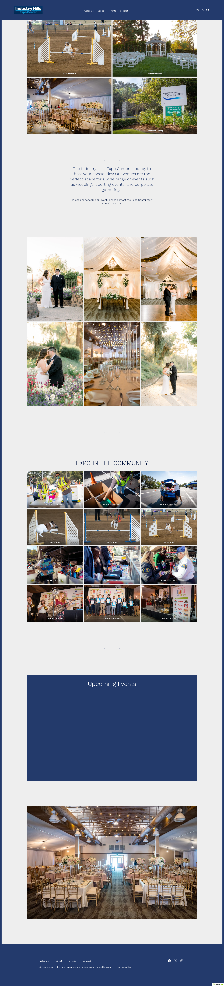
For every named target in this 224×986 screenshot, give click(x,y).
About (101, 11)
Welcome (89, 11)
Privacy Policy (124, 967)
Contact (124, 11)
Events (112, 11)
